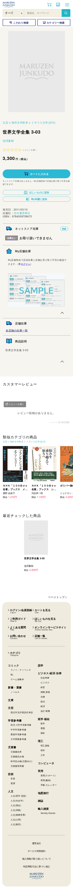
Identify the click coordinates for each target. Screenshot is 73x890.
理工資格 (45, 745)
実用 (40, 771)
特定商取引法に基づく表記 (36, 866)
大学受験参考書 (18, 738)
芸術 (10, 774)
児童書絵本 (16, 751)
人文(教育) (16, 824)
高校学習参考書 (18, 734)
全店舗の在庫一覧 (17, 330)
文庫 (10, 700)
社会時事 (45, 677)
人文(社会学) (17, 800)
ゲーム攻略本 (17, 679)
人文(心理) (16, 819)
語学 (40, 665)
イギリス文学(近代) (43, 122)
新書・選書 (15, 687)
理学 (43, 750)
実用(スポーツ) (48, 775)
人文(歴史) (16, 805)
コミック (13, 665)
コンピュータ (46, 763)
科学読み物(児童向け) (21, 761)
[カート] (49, 5)
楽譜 (13, 783)
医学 (43, 723)
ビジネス (45, 682)
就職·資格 (45, 691)
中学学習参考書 (18, 729)
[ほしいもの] (58, 5)
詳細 (64, 228)
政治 (43, 701)
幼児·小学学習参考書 (21, 724)
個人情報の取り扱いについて (36, 858)
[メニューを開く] (67, 4)
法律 (43, 696)
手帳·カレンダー (49, 784)
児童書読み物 (17, 756)
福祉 (43, 732)
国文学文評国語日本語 (22, 712)
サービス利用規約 (36, 851)
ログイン (25, 264)
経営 (43, 687)
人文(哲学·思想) (18, 795)
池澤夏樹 (8, 141)
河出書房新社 (22, 213)
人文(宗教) (16, 809)
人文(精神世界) (18, 814)
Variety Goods (48, 812)
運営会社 (36, 843)
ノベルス (15, 691)
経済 (43, 706)
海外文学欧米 (20, 122)
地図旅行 (43, 793)
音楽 (13, 778)
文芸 (5, 122)
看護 (43, 728)
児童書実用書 (17, 765)
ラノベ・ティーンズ (21, 669)
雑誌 (40, 801)
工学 (43, 754)
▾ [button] (22, 13)
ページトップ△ (57, 597)
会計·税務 (45, 710)
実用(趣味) (46, 780)
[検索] (66, 13)
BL (12, 674)
